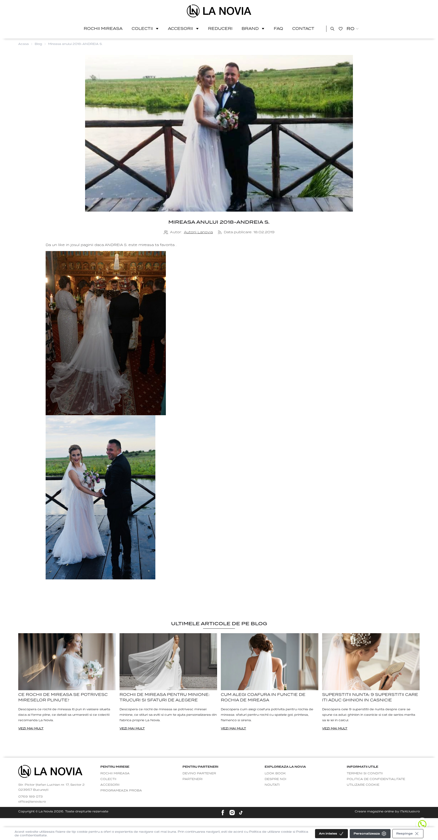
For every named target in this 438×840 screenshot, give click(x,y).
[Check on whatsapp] (422, 824)
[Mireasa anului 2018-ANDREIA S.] (219, 11)
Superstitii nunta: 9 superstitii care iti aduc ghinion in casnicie (370, 697)
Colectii (142, 28)
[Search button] (332, 28)
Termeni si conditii (365, 773)
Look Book (275, 773)
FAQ (278, 28)
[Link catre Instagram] (232, 812)
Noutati (272, 784)
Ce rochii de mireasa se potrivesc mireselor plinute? (63, 697)
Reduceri (220, 28)
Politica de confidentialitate (376, 779)
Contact (303, 28)
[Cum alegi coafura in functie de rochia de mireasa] (269, 661)
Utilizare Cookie (363, 784)
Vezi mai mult (31, 728)
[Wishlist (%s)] (340, 28)
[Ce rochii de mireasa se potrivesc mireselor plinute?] (67, 661)
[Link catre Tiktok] (241, 812)
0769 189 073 (30, 796)
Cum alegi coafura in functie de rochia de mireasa (263, 697)
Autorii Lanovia (198, 232)
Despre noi (275, 779)
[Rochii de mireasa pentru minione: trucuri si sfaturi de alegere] (168, 661)
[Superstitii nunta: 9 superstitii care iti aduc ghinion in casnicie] (371, 661)
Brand (250, 28)
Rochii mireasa (103, 28)
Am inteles (328, 833)
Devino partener (199, 773)
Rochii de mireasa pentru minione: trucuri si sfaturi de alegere (164, 697)
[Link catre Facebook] (223, 812)
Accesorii (180, 28)
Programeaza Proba (121, 790)
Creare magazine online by (387, 811)
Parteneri (192, 779)
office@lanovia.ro (32, 801)
